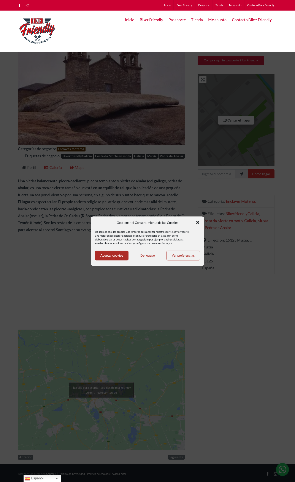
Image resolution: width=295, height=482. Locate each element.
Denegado (147, 255)
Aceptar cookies (111, 255)
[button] (198, 222)
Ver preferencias (183, 255)
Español (37, 478)
